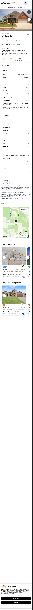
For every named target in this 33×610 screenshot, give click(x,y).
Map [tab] (11, 61)
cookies (6, 589)
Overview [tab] (3, 61)
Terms (4, 593)
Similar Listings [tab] (19, 61)
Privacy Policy (11, 593)
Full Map (25, 235)
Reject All (16, 602)
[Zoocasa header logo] (8, 3)
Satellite (25, 209)
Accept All (16, 598)
